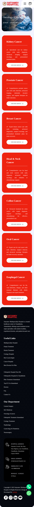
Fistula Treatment (9, 346)
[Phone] (28, 486)
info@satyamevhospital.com (18, 461)
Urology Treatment (9, 421)
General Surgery (8, 406)
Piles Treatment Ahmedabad (12, 379)
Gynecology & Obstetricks (11, 428)
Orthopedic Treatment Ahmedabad (14, 417)
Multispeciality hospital (10, 343)
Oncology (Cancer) (9, 413)
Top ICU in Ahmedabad (11, 383)
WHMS (15, 492)
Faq (5, 391)
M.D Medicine (8, 410)
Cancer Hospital (8, 361)
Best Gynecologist (9, 358)
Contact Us (7, 394)
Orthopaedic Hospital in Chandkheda (14, 376)
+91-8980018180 (15, 468)
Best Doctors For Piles (10, 365)
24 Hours (13, 476)
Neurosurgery (8, 432)
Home (6, 22)
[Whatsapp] (28, 493)
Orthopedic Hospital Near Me (12, 372)
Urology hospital (9, 354)
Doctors (6, 387)
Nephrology (7, 425)
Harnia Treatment (9, 350)
